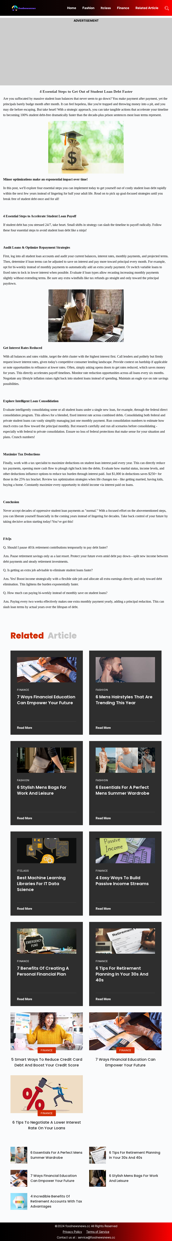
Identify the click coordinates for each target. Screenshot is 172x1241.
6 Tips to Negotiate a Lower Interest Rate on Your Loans (46, 1125)
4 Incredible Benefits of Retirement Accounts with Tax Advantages (56, 1201)
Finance (123, 8)
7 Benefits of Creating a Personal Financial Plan (43, 971)
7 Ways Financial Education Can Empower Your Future (46, 700)
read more (24, 728)
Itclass (106, 8)
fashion (102, 689)
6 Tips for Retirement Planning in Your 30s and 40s (122, 974)
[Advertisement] (86, 52)
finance (23, 689)
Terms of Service (97, 1231)
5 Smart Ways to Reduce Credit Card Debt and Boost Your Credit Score (46, 1062)
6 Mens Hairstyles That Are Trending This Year (124, 700)
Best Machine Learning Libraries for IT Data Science (41, 883)
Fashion (88, 8)
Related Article (147, 8)
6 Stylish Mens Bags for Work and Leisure (41, 790)
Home (71, 8)
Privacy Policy (72, 1231)
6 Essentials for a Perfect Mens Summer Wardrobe (122, 790)
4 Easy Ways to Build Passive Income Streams (122, 881)
